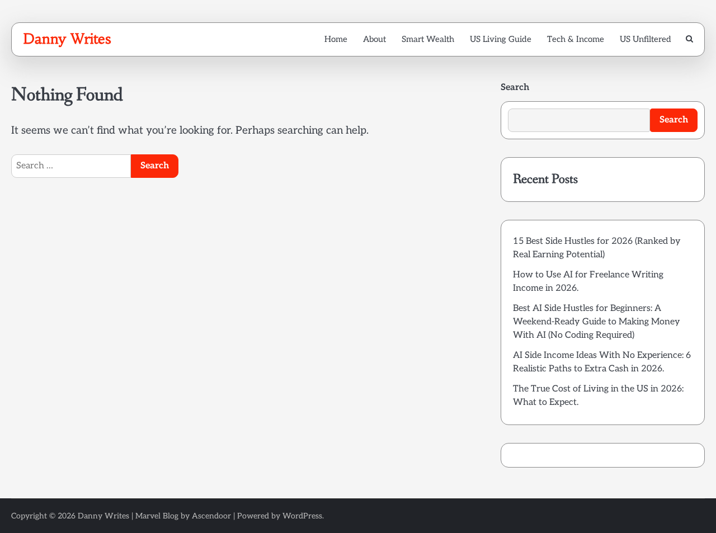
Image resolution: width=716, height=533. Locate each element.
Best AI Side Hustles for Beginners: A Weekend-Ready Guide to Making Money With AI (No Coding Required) (596, 322)
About (374, 39)
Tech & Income (575, 39)
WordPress (302, 516)
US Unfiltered (645, 39)
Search (515, 87)
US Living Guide (500, 39)
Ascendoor (211, 516)
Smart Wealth (428, 39)
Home (335, 39)
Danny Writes (67, 39)
